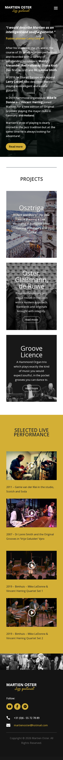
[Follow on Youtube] (9, 706)
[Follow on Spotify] (25, 706)
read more (31, 241)
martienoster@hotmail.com (31, 725)
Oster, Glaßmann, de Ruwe (31, 280)
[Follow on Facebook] (17, 706)
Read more (16, 146)
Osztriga (31, 207)
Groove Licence (31, 351)
